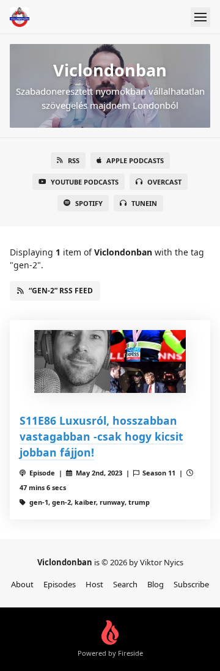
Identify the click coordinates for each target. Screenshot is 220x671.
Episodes (59, 584)
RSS (73, 160)
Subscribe (191, 584)
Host (94, 584)
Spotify (89, 203)
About (22, 584)
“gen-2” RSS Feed (61, 290)
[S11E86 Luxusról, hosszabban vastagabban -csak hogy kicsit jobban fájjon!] (110, 361)
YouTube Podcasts (85, 181)
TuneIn (144, 203)
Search (125, 584)
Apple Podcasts (135, 160)
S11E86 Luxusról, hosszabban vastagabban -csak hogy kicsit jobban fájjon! (101, 436)
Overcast (164, 181)
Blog (155, 584)
